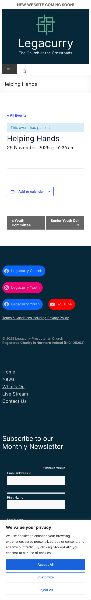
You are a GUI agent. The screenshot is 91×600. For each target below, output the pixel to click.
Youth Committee (21, 222)
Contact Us (14, 401)
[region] (45, 560)
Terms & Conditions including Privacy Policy (35, 318)
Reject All (45, 590)
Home (8, 372)
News (8, 379)
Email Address (19, 473)
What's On (13, 386)
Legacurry (46, 43)
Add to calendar (31, 191)
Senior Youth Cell (65, 222)
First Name (15, 497)
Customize (45, 577)
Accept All (45, 564)
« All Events (17, 115)
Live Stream (15, 394)
